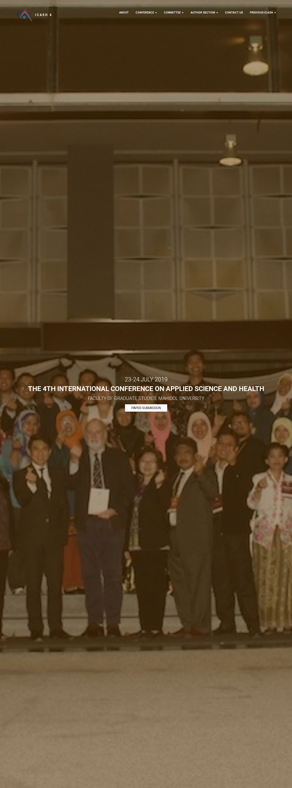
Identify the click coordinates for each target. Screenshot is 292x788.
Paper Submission (146, 408)
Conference (145, 12)
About (124, 12)
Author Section (203, 12)
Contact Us (234, 12)
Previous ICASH (262, 12)
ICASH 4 (43, 15)
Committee (172, 12)
